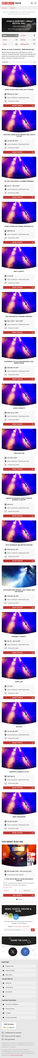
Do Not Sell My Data (16, 1055)
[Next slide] (33, 854)
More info (27, 890)
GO (33, 930)
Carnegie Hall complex (22, 29)
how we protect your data (20, 926)
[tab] (17, 899)
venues (4, 8)
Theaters (12, 8)
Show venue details (19, 26)
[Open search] (32, 3)
